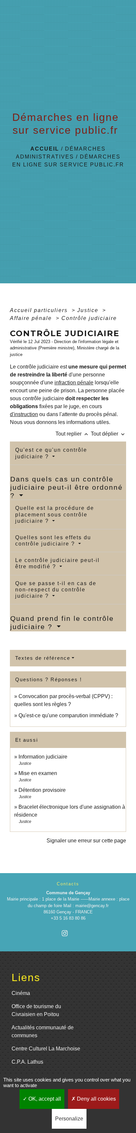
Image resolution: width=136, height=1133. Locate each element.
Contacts (68, 883)
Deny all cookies (96, 1099)
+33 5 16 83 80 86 (68, 918)
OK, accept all (44, 1099)
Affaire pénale (32, 318)
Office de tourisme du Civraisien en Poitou (36, 1010)
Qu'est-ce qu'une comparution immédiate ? (68, 715)
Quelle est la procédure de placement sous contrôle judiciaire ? (54, 514)
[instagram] (68, 933)
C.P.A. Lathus (27, 1062)
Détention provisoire (42, 790)
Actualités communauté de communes (43, 1031)
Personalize (69, 1118)
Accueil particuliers (40, 310)
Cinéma (21, 993)
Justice (88, 310)
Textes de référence (42, 658)
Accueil (44, 149)
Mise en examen (37, 773)
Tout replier (72, 434)
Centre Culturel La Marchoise (46, 1048)
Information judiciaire (42, 757)
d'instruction (24, 414)
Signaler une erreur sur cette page (86, 840)
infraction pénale (73, 382)
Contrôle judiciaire (89, 318)
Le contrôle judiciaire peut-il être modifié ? (57, 563)
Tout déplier (108, 434)
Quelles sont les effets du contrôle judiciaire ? (53, 541)
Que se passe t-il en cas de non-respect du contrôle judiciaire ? (55, 590)
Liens (26, 977)
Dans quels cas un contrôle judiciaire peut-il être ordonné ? (66, 487)
